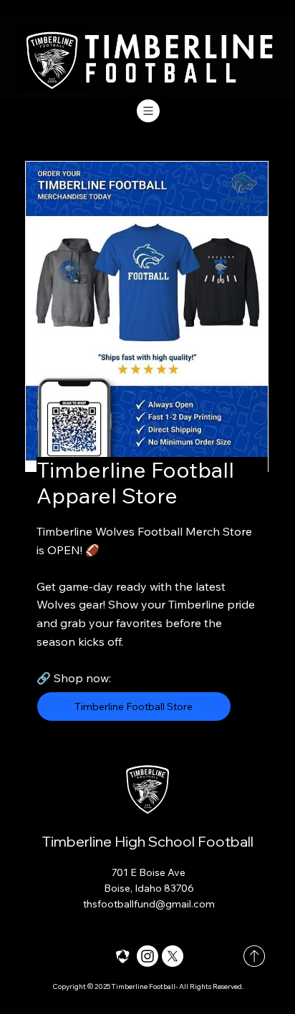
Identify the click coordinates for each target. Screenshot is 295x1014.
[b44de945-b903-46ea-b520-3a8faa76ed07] (122, 956)
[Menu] (147, 111)
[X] (172, 956)
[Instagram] (147, 956)
